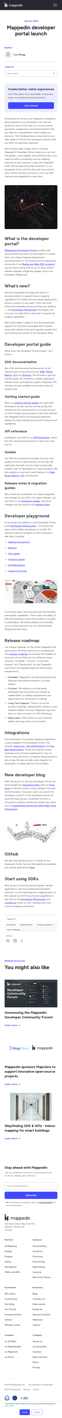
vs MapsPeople (13, 1346)
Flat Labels (14, 553)
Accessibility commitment (40, 1384)
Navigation (11, 1266)
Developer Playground (24, 309)
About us (37, 1341)
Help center (39, 1304)
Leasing (37, 1272)
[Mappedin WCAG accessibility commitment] (24, 1398)
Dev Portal (10, 1309)
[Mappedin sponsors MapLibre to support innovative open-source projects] (31, 1048)
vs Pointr (9, 1357)
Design (8, 1251)
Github (8, 1319)
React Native (12, 475)
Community (11, 1299)
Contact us (39, 1299)
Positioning (39, 1261)
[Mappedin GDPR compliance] (14, 1398)
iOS (15, 375)
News (36, 1362)
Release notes (12, 1325)
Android (26, 375)
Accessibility (40, 1246)
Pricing (36, 1367)
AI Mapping (11, 1246)
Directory (38, 1256)
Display (9, 1256)
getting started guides (26, 403)
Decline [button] (37, 1412)
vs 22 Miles (10, 1341)
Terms (36, 1389)
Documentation (13, 1314)
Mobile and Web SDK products (38, 264)
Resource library (41, 1314)
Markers (12, 548)
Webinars (38, 1319)
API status (10, 1293)
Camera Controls (17, 571)
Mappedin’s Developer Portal (20, 250)
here (32, 867)
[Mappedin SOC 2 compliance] (7, 1398)
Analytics (38, 1251)
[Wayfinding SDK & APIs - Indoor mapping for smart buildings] (31, 1107)
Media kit (38, 1309)
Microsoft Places (42, 1277)
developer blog (31, 785)
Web (42, 371)
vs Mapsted (11, 1351)
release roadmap (18, 654)
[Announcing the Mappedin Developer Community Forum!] (31, 993)
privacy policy (46, 1202)
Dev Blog (9, 1304)
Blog (35, 1293)
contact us (10, 902)
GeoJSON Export (35, 746)
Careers (37, 1351)
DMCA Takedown (12, 1389)
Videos (36, 1325)
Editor (8, 1261)
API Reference (42, 437)
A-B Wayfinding (16, 565)
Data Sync (19, 746)
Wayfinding (39, 1266)
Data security (40, 1357)
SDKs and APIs (12, 1272)
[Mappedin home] (14, 6)
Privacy (27, 1389)
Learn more (9, 1405)
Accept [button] (24, 1412)
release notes (42, 504)
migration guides (31, 501)
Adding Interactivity (19, 542)
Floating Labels (16, 559)
